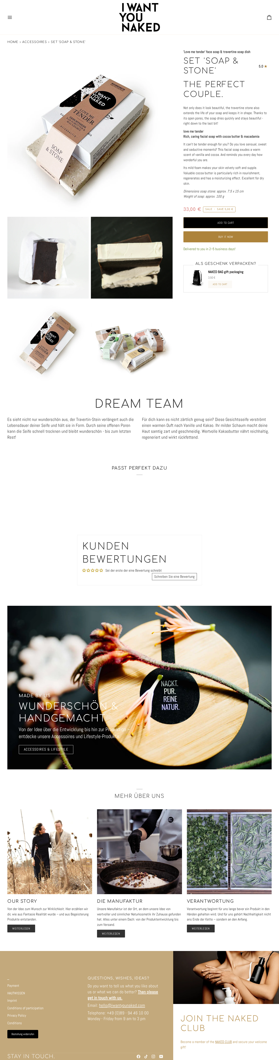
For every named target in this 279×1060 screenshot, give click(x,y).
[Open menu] (13, 17)
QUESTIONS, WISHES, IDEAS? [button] (118, 978)
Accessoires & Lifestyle (46, 749)
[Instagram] (153, 1056)
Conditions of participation (25, 1008)
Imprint (12, 1000)
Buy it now (225, 237)
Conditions (14, 1023)
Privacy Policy (16, 1015)
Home (12, 42)
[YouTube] (161, 1056)
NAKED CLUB (223, 1042)
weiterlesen (21, 928)
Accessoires (34, 42)
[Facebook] (138, 1056)
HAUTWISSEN (16, 993)
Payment (13, 985)
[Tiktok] (146, 1056)
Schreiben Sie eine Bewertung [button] (174, 576)
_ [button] (8, 978)
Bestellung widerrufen (22, 1034)
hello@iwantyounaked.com (122, 1005)
